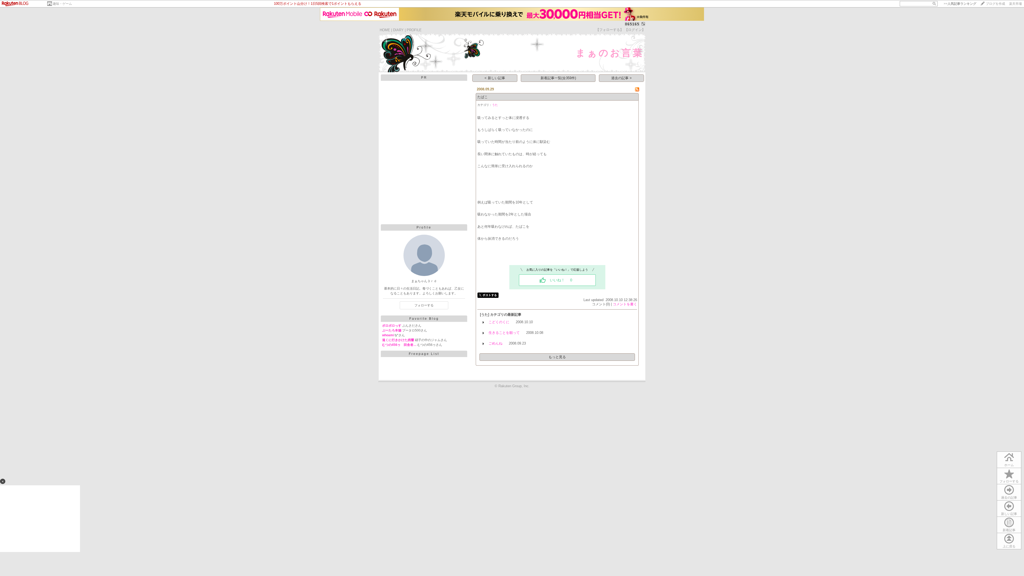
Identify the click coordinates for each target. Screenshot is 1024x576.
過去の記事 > (621, 78)
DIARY (398, 30)
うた (495, 104)
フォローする (1009, 481)
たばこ (482, 97)
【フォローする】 (609, 30)
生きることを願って (504, 333)
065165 (632, 24)
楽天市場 (1015, 4)
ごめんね (495, 343)
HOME (385, 30)
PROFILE (414, 30)
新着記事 (1009, 530)
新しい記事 (1009, 514)
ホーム (1009, 465)
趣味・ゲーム (62, 4)
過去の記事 (1009, 497)
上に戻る (1009, 546)
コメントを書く (625, 304)
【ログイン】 (635, 30)
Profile (424, 227)
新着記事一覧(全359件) (558, 78)
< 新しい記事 (495, 78)
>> (960, 4)
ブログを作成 (995, 4)
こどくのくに (499, 322)
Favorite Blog (424, 319)
